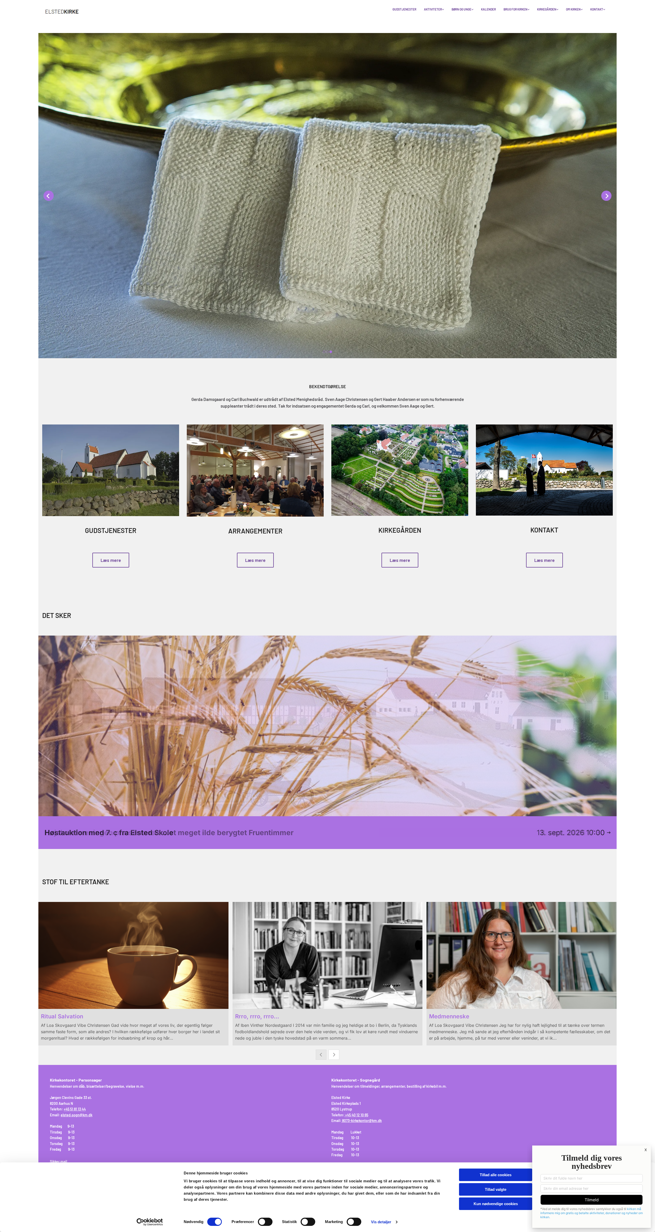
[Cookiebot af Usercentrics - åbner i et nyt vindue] (149, 1222)
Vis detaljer (381, 1222)
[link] (434, 9)
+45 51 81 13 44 (75, 1109)
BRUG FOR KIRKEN (515, 9)
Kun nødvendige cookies (496, 1204)
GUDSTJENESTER (404, 9)
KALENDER (488, 9)
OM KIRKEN (573, 9)
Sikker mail (58, 1161)
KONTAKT (596, 9)
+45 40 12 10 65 (356, 1115)
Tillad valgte (495, 1189)
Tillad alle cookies (495, 1175)
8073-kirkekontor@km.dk (362, 1120)
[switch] (265, 1222)
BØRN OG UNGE (461, 9)
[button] (110, 560)
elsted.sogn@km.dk (76, 1115)
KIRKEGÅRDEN (546, 9)
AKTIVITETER (433, 9)
